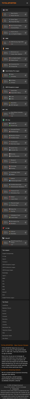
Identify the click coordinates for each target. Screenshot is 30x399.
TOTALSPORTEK (9, 3)
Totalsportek (15, 389)
